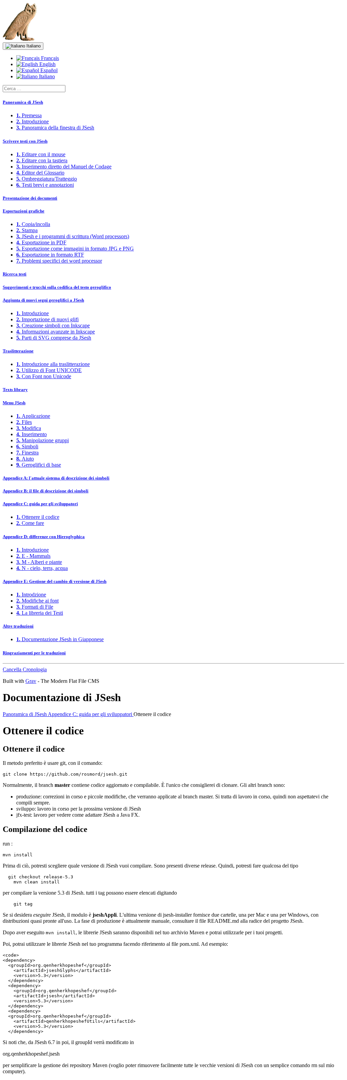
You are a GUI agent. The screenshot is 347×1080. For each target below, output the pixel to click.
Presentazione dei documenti (30, 198)
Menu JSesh (14, 402)
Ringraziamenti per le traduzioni (34, 652)
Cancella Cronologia (25, 669)
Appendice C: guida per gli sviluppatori (40, 503)
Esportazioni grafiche (23, 210)
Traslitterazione (18, 350)
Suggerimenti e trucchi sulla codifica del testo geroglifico (57, 287)
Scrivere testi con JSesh (25, 141)
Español (48, 70)
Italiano (33, 45)
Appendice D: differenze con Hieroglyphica (44, 536)
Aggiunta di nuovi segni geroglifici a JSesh (43, 300)
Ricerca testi (14, 274)
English (47, 64)
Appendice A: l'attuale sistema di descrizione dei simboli (56, 478)
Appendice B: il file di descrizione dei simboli (45, 490)
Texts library (15, 389)
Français (49, 58)
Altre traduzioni (18, 626)
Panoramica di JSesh (23, 102)
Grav (30, 681)
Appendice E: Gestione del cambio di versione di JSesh (54, 581)
